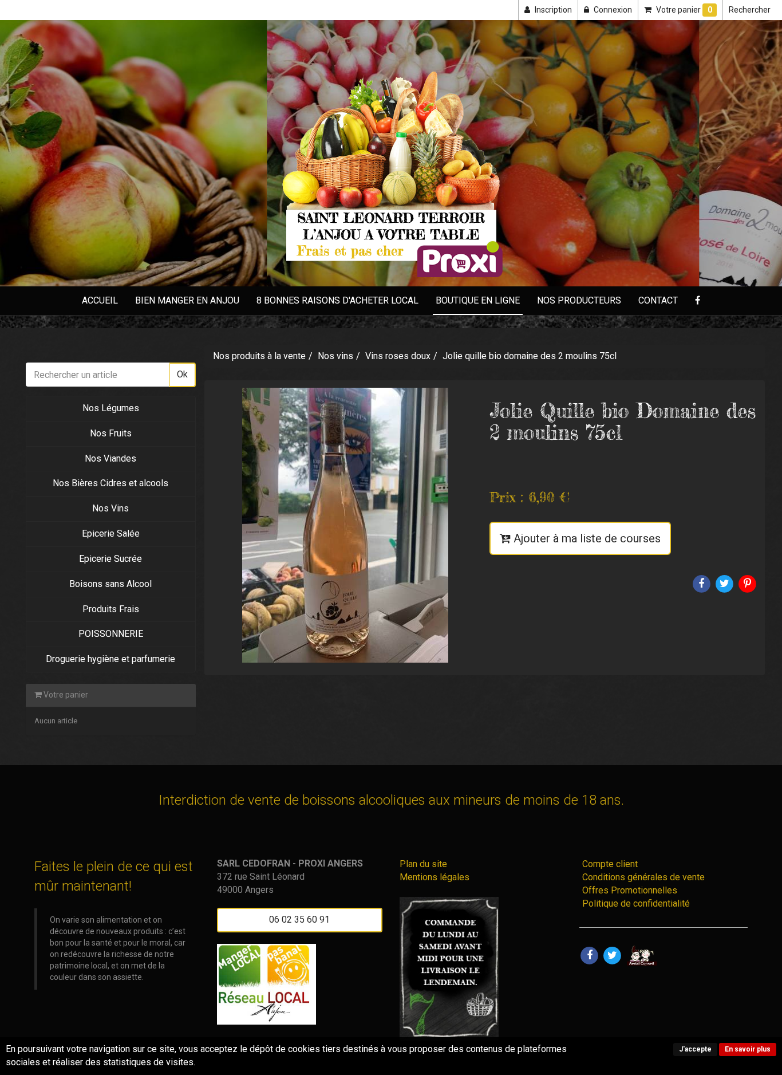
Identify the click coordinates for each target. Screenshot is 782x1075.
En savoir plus (748, 1049)
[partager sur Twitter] (612, 955)
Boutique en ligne (478, 300)
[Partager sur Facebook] (589, 955)
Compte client (610, 864)
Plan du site (423, 864)
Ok (182, 374)
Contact (658, 300)
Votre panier (65, 694)
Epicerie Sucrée (110, 558)
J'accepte (695, 1049)
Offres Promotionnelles (629, 890)
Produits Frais (110, 609)
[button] (749, 10)
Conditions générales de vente (643, 877)
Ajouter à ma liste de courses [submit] (586, 538)
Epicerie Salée (111, 533)
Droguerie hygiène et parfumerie (110, 658)
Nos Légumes (110, 408)
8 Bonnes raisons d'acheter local (337, 300)
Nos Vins (110, 508)
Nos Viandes (110, 458)
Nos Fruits (111, 433)
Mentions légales (434, 877)
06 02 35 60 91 (299, 919)
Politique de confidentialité (636, 903)
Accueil (100, 300)
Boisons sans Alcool (110, 583)
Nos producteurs (579, 300)
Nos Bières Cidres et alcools (110, 483)
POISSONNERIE (110, 633)
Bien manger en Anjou (187, 300)
